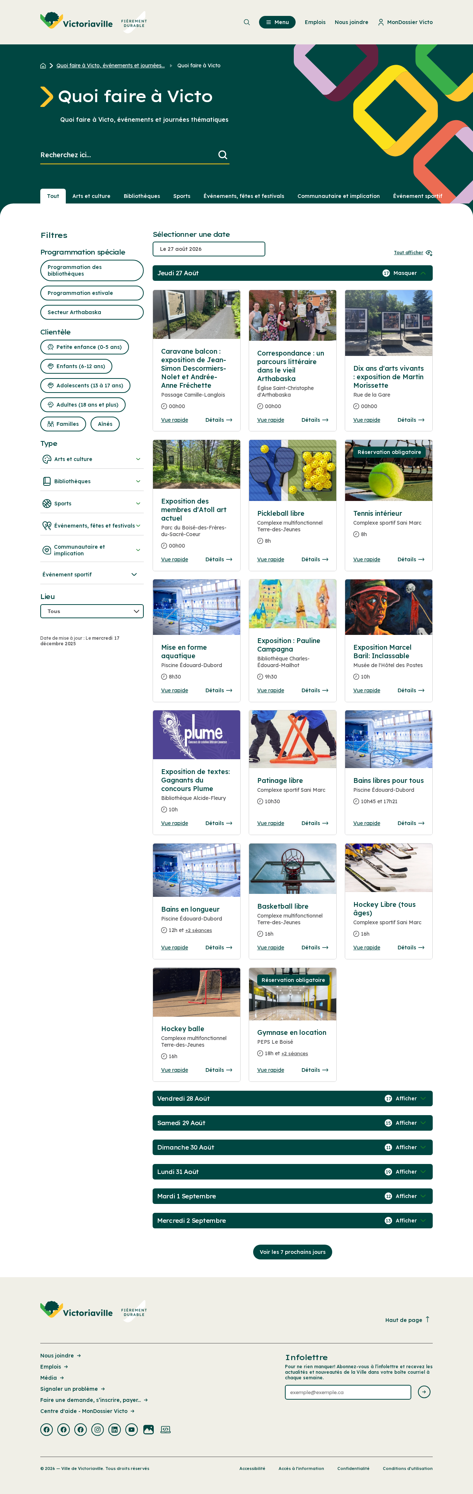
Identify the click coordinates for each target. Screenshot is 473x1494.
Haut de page (403, 1320)
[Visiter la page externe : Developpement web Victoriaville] (165, 1430)
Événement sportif (417, 196)
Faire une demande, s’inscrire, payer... (90, 1400)
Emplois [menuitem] (315, 22)
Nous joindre (57, 1355)
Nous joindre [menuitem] (351, 22)
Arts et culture (91, 196)
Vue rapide (174, 420)
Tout (53, 196)
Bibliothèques (142, 196)
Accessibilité (252, 1468)
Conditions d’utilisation (408, 1468)
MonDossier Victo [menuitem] (410, 22)
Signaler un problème (69, 1389)
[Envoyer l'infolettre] (424, 1392)
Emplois (50, 1366)
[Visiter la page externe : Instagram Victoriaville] (97, 1430)
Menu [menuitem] (282, 22)
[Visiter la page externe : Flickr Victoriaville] (148, 1430)
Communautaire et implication (338, 196)
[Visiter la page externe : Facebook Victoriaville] (46, 1430)
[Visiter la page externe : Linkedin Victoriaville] (114, 1430)
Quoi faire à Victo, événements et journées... (111, 65)
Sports (181, 196)
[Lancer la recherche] (222, 155)
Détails (214, 420)
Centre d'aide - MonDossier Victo (83, 1411)
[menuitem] (93, 22)
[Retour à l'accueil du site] (45, 65)
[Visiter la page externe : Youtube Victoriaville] (131, 1430)
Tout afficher (408, 252)
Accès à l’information (301, 1468)
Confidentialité (353, 1468)
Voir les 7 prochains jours (293, 1252)
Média (48, 1377)
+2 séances (199, 930)
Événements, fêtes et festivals (244, 196)
